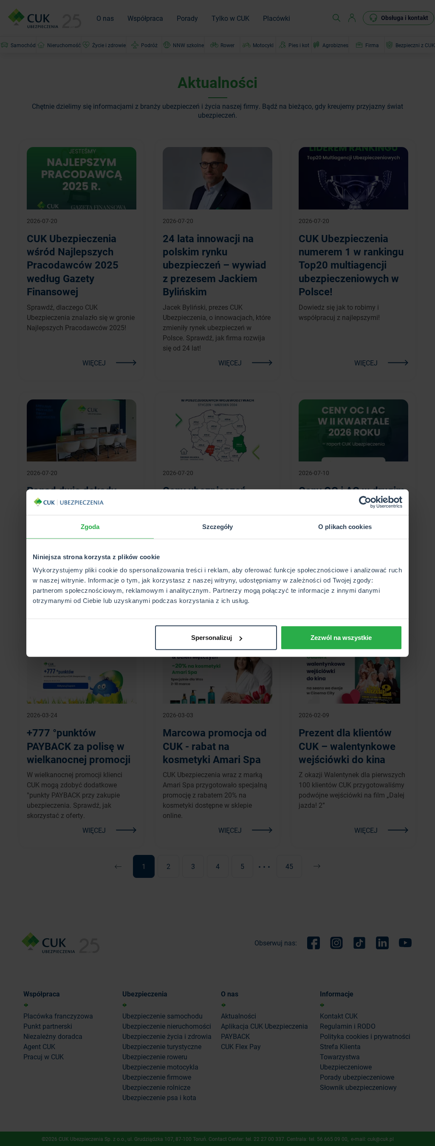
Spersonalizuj (211, 637)
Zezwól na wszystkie (341, 637)
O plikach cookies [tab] (345, 526)
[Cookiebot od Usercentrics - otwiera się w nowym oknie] (365, 501)
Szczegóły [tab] (217, 526)
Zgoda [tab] (90, 526)
